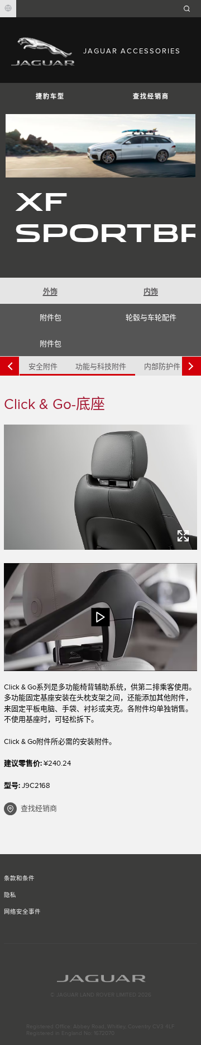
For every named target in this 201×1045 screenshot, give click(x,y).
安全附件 (43, 366)
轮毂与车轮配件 (151, 317)
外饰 (50, 291)
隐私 (10, 895)
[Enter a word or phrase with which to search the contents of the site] (190, 8)
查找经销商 (151, 96)
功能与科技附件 (100, 366)
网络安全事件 (22, 912)
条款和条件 (19, 878)
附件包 (50, 317)
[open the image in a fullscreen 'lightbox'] (100, 487)
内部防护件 (162, 366)
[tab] (50, 291)
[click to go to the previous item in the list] (9, 366)
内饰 (150, 291)
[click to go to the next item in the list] (191, 366)
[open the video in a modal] (100, 617)
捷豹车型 (50, 96)
